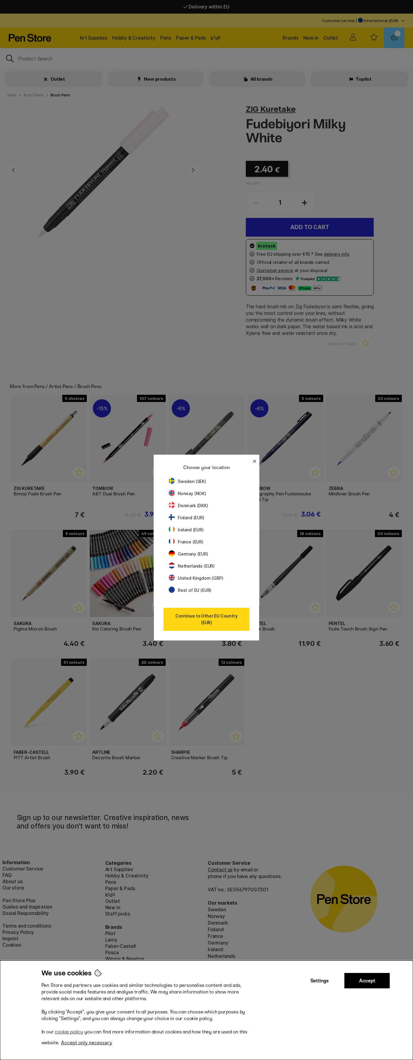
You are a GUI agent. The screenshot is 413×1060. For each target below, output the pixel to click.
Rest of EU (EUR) (194, 590)
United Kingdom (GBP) (200, 578)
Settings (320, 981)
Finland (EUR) (191, 517)
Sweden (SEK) (192, 481)
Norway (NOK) (192, 493)
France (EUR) (190, 541)
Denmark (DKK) (193, 505)
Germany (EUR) (193, 553)
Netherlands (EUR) (196, 566)
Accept (367, 981)
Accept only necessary (86, 1042)
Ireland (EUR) (191, 529)
